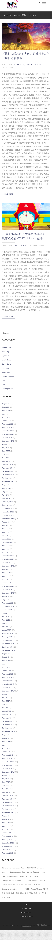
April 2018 (6, 667)
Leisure (18, 880)
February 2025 (7, 465)
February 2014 (7, 836)
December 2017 (8, 681)
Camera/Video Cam (17, 872)
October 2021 (7, 562)
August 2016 (6, 735)
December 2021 (8, 556)
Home (26, 904)
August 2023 (6, 522)
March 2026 (6, 421)
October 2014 (7, 809)
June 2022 (6, 546)
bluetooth (5, 872)
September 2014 (8, 812)
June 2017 (6, 701)
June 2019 (6, 620)
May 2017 (5, 704)
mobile (42, 880)
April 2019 (6, 627)
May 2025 (5, 454)
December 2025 (8, 431)
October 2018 (7, 647)
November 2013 (8, 846)
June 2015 (6, 782)
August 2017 (6, 694)
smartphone (14, 889)
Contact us (26, 908)
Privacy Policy (26, 912)
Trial (3, 384)
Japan (36, 876)
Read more (8, 194)
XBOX (45, 889)
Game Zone (6, 364)
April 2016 (6, 748)
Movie (15, 885)
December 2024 (8, 471)
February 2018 (7, 674)
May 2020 (5, 600)
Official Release (33, 65)
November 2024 (8, 475)
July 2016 (5, 738)
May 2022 (5, 549)
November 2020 (8, 586)
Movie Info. (19, 65)
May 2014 (5, 826)
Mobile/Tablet (7, 885)
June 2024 (6, 488)
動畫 (12, 893)
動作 (3, 893)
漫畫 (26, 893)
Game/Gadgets (39, 872)
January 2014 (7, 839)
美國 (35, 893)
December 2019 (8, 606)
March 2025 (6, 461)
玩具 (31, 893)
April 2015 (6, 789)
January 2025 (7, 468)
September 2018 (8, 650)
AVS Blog (18, 245)
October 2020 (7, 590)
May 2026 (5, 414)
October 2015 (7, 769)
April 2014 (6, 829)
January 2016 (7, 758)
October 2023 (7, 515)
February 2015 (7, 796)
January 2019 (7, 637)
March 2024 (6, 498)
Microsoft (35, 880)
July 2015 (5, 779)
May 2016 (5, 745)
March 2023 (6, 539)
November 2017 (8, 684)
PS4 (33, 885)
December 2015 (8, 762)
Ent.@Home (6, 360)
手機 (17, 893)
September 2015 (8, 772)
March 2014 (6, 833)
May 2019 (5, 623)
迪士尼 (41, 893)
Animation (16, 868)
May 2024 (5, 492)
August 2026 (6, 404)
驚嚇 (8, 897)
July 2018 (5, 657)
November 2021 (8, 559)
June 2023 (6, 529)
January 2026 (7, 427)
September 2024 (8, 481)
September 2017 (8, 691)
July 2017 (5, 698)
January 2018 (7, 677)
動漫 (8, 893)
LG (23, 880)
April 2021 (6, 579)
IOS (31, 876)
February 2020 (7, 603)
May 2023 (5, 532)
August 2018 (6, 654)
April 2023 (6, 535)
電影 (46, 893)
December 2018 (8, 640)
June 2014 (6, 823)
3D (3, 868)
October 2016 (7, 728)
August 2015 (6, 775)
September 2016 (8, 731)
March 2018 (6, 671)
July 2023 (5, 525)
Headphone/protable (10, 876)
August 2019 (6, 613)
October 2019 (7, 610)
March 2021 (6, 583)
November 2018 (8, 644)
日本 (22, 893)
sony (22, 889)
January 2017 (7, 718)
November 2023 (8, 512)
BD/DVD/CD (31, 868)
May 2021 (5, 576)
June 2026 (6, 410)
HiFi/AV (21, 876)
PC (29, 885)
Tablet (28, 889)
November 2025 (8, 434)
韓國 (3, 897)
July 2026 (5, 407)
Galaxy (29, 872)
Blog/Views (41, 868)
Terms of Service (26, 916)
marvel (28, 880)
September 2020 (8, 593)
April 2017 (6, 708)
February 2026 (7, 424)
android (8, 868)
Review (39, 885)
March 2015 (6, 792)
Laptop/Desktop (8, 880)
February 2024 (7, 502)
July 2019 (5, 617)
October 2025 (7, 438)
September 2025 (8, 441)
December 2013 (8, 843)
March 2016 (6, 752)
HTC (27, 876)
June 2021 (6, 573)
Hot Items (5, 368)
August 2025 (6, 444)
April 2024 (6, 495)
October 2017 (7, 687)
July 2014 (5, 819)
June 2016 (6, 742)
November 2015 (8, 765)
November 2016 (8, 725)
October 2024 (7, 478)
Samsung (5, 889)
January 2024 (7, 505)
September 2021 (8, 566)
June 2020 (6, 596)
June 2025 (6, 451)
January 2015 (7, 799)
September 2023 (8, 519)
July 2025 (5, 448)
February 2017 (7, 714)
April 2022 (6, 552)
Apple (23, 868)
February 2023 (7, 542)
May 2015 (5, 785)
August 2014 (6, 816)
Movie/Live (23, 885)
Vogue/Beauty (36, 889)
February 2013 (7, 853)
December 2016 (8, 721)
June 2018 (6, 660)
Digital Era (6, 356)
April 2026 (6, 417)
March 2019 (6, 630)
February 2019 (7, 633)
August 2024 (6, 485)
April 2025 (6, 458)
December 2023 (8, 508)
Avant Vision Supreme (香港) (15, 15)
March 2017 (6, 711)
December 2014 (8, 802)
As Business (6, 348)
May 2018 (5, 664)
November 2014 (8, 806)
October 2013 (7, 850)
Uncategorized (7, 389)
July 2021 (5, 569)
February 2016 (7, 755)
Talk (25, 245)
